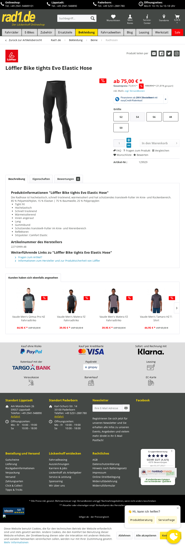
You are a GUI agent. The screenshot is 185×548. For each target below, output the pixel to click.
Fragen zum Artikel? (30, 257)
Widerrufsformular (103, 485)
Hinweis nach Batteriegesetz (109, 468)
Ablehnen (124, 535)
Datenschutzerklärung (105, 464)
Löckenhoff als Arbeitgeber (65, 472)
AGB (95, 459)
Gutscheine (12, 459)
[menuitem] (76, 20)
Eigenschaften (41, 179)
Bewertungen (68, 179)
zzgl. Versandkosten (135, 90)
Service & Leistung (60, 477)
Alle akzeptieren (146, 535)
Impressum (99, 472)
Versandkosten (84, 500)
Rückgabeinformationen (20, 468)
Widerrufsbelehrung (104, 481)
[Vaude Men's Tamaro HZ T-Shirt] (156, 300)
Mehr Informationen (16, 542)
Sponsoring (56, 481)
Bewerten (142, 155)
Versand (10, 477)
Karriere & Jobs (58, 468)
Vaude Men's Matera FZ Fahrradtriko (71, 318)
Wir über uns (57, 485)
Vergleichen (161, 150)
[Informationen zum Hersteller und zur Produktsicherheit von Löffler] (11, 56)
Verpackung (12, 472)
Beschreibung (16, 179)
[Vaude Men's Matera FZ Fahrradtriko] (71, 300)
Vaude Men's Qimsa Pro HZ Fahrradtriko (28, 318)
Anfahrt (15, 416)
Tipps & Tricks (13, 489)
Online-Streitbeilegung (106, 477)
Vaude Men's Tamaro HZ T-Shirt (156, 318)
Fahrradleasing (58, 459)
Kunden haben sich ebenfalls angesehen (33, 277)
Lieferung (11, 464)
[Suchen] (92, 18)
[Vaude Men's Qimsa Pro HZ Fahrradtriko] (28, 300)
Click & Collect (13, 485)
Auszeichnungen (59, 464)
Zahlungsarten (14, 481)
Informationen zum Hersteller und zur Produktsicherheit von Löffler (59, 260)
